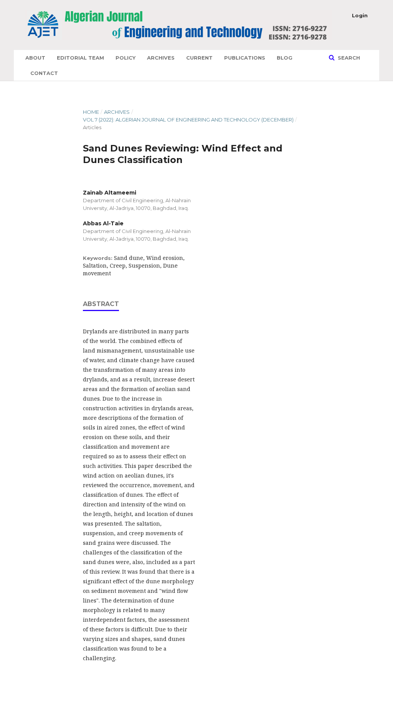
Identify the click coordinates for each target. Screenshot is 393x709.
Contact (44, 73)
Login (360, 15)
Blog (284, 58)
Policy (125, 58)
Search (348, 58)
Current (199, 58)
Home (91, 112)
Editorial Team (80, 58)
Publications (244, 58)
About (35, 58)
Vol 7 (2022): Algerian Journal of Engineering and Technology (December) (188, 120)
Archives (161, 58)
